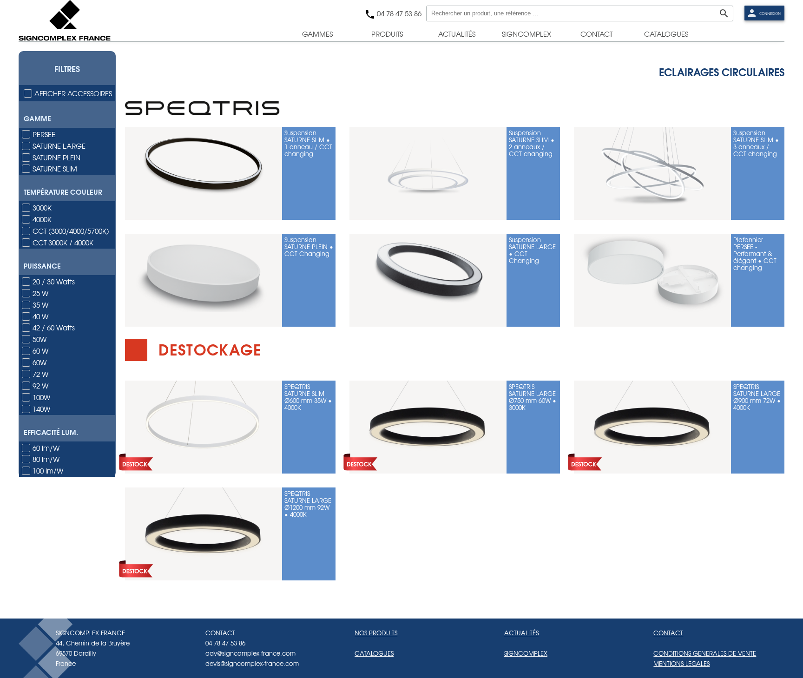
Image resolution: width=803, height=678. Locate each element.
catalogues (666, 34)
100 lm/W (48, 470)
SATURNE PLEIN (56, 157)
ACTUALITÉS (521, 632)
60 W (40, 350)
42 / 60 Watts (54, 327)
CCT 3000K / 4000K (63, 242)
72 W (40, 374)
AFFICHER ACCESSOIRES (73, 93)
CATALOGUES (374, 653)
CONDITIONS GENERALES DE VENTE (704, 653)
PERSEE (44, 134)
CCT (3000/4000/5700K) (71, 231)
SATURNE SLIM (55, 168)
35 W (40, 304)
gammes (317, 34)
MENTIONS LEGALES (681, 663)
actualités (456, 34)
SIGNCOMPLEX (525, 653)
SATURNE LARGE (59, 146)
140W (41, 409)
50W (39, 339)
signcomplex (526, 34)
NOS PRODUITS (376, 632)
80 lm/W (46, 459)
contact (596, 34)
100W (41, 397)
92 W (40, 385)
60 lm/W (46, 448)
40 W (40, 316)
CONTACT (668, 632)
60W (39, 362)
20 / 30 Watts (54, 281)
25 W (40, 293)
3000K (42, 207)
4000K (42, 219)
